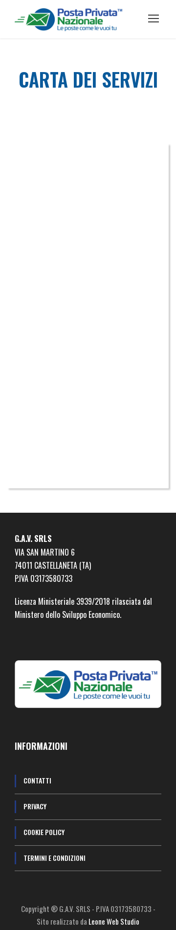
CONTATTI (37, 780)
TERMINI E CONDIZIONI (54, 858)
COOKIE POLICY (44, 832)
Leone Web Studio (113, 921)
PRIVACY (34, 806)
